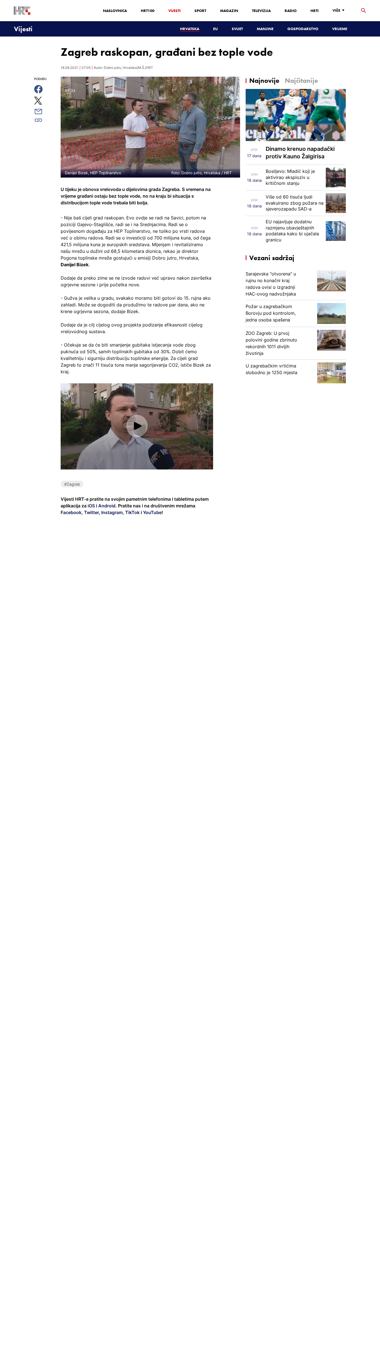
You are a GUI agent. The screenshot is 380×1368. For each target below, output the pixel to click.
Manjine (265, 28)
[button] (137, 426)
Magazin (229, 10)
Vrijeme (339, 28)
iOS (92, 506)
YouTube (152, 512)
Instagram (111, 512)
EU (215, 28)
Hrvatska (189, 28)
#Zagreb (72, 484)
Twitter (91, 512)
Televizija (261, 10)
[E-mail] (44, 111)
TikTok (132, 512)
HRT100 (147, 10)
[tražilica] (363, 11)
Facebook (71, 512)
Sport (200, 10)
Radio (291, 10)
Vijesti (174, 10)
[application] (137, 426)
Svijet (237, 28)
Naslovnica (115, 10)
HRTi (314, 10)
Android (106, 506)
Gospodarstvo (302, 28)
